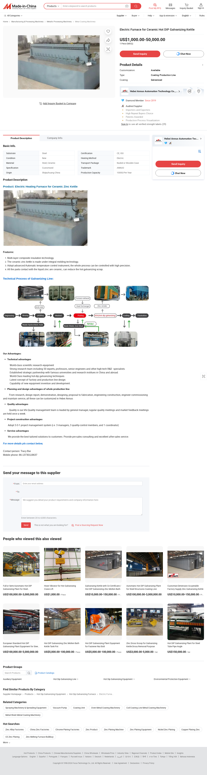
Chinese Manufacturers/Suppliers (67, 753)
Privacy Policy (148, 763)
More (5, 742)
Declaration (135, 763)
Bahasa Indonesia (187, 756)
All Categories (13, 15)
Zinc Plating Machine (114, 729)
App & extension (167, 15)
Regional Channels (139, 753)
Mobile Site (169, 753)
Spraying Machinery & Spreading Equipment (26, 707)
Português (53, 756)
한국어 (128, 756)
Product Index (156, 753)
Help (150, 15)
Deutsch (98, 756)
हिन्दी (144, 756)
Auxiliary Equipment (12, 679)
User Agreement (120, 763)
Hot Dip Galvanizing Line (64, 679)
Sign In (124, 124)
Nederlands (109, 756)
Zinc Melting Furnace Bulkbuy (39, 736)
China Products (44, 753)
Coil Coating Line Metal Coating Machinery (146, 707)
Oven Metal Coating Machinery (105, 707)
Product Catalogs (45, 672)
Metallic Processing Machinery (59, 21)
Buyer (134, 15)
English (33, 756)
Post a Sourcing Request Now (87, 525)
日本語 (136, 756)
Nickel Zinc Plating (166, 729)
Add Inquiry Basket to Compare (59, 103)
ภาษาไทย (153, 756)
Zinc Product (92, 729)
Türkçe (162, 756)
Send (26, 525)
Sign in (201, 8)
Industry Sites (123, 753)
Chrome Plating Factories (67, 729)
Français (64, 756)
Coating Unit (79, 707)
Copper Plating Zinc (190, 729)
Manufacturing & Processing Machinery (27, 21)
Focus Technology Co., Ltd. (84, 763)
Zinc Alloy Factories (14, 729)
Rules (202, 15)
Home (5, 21)
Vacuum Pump (60, 707)
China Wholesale (91, 753)
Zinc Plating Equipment (141, 729)
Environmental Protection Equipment (171, 679)
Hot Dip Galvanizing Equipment (118, 679)
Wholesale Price (107, 753)
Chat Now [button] (185, 53)
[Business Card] (199, 151)
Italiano (88, 756)
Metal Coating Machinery (85, 21)
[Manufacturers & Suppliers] (19, 6)
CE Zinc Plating (12, 736)
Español (42, 756)
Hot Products (29, 753)
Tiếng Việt (173, 756)
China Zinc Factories (39, 729)
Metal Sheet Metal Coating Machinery (22, 715)
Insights (180, 753)
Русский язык (76, 756)
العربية (119, 756)
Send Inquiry (140, 53)
